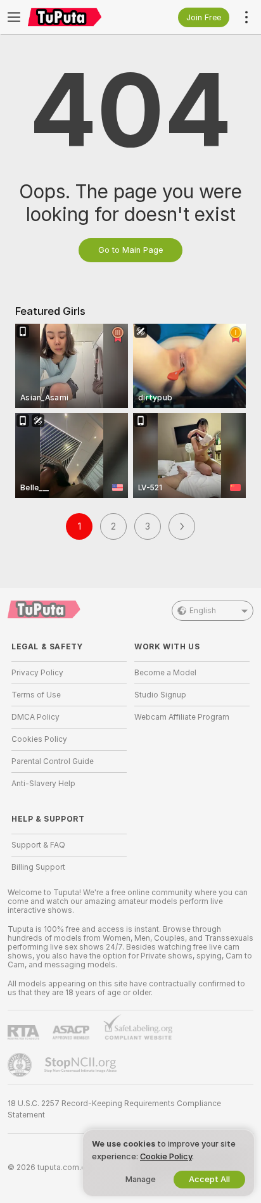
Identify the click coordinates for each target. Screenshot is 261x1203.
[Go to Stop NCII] (81, 1065)
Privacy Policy (37, 672)
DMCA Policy (35, 717)
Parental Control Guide (52, 761)
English (202, 610)
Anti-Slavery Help (43, 783)
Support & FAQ (38, 845)
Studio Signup (160, 695)
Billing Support (38, 867)
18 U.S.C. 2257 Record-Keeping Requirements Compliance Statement (114, 1109)
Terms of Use (36, 695)
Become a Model (165, 672)
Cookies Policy (39, 739)
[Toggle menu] (14, 17)
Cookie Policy (166, 1156)
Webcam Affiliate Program (181, 717)
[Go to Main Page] (79, 17)
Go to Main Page (130, 250)
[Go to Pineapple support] (21, 1065)
